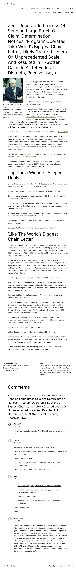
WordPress (69, 566)
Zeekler (41, 375)
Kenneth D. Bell (51, 368)
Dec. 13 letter (62, 132)
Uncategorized (14, 368)
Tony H (20, 483)
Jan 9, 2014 (17, 521)
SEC (54, 370)
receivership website (15, 149)
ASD (49, 366)
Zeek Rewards (66, 372)
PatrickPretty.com (9, 4)
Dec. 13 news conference (26, 157)
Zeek (41, 372)
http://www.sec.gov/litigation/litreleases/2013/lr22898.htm (35, 448)
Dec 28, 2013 (18, 426)
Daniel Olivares (57, 366)
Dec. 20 (13, 302)
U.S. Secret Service (63, 370)
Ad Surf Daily (7, 366)
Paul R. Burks (61, 368)
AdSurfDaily (43, 366)
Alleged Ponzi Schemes (20, 366)
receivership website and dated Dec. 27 (41, 117)
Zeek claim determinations (52, 372)
